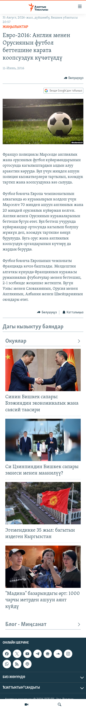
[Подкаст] (27, 664)
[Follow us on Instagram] (68, 654)
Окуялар (15, 341)
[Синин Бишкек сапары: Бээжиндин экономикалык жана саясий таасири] (43, 370)
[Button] (74, 78)
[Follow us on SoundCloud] (58, 654)
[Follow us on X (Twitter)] (17, 654)
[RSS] (17, 664)
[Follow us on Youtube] (27, 654)
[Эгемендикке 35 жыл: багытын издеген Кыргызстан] (43, 503)
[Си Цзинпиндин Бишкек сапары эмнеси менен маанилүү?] (43, 440)
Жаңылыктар (15, 27)
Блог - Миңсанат (26, 625)
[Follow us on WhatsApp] (7, 664)
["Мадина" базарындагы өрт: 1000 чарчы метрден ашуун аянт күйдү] (43, 567)
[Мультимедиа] (26, 704)
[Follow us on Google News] (47, 654)
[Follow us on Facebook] (7, 654)
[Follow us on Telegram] (37, 654)
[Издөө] (59, 704)
